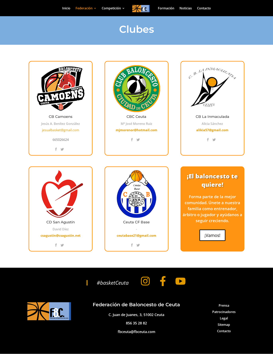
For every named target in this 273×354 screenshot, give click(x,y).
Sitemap (224, 324)
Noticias (185, 8)
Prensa (224, 305)
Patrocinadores (224, 312)
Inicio (66, 8)
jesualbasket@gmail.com (60, 130)
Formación (166, 8)
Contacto (204, 8)
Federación (84, 8)
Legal (224, 318)
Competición (111, 8)
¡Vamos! (212, 235)
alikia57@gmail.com (212, 130)
